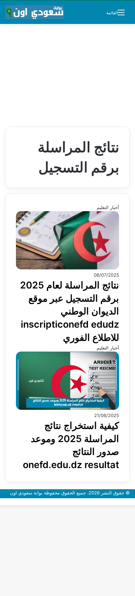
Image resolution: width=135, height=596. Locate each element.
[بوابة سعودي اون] (34, 12)
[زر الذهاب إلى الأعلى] (133, 501)
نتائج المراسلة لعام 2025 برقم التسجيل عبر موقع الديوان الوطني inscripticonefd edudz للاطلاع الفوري (69, 311)
